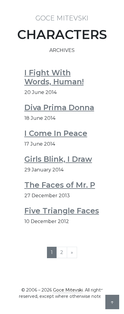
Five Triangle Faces (61, 210)
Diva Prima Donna (59, 107)
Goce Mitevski (62, 18)
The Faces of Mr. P (59, 184)
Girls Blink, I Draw (58, 159)
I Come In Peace (55, 133)
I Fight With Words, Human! (54, 77)
